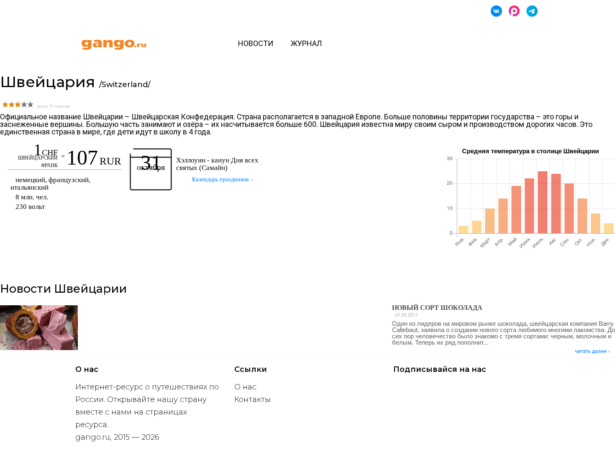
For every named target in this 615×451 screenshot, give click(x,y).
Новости (255, 43)
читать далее (591, 351)
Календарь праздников (221, 179)
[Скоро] (514, 11)
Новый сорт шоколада (437, 307)
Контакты (252, 399)
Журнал (306, 43)
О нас (245, 387)
